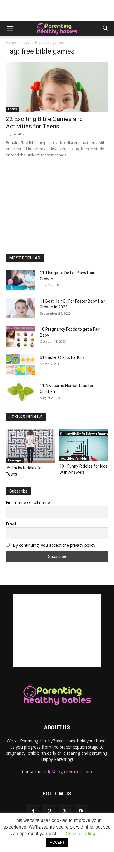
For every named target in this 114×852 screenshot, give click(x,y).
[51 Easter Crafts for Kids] (20, 364)
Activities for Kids (74, 458)
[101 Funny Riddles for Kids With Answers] (83, 445)
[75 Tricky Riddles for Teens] (30, 446)
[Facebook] (33, 811)
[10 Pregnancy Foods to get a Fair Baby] (20, 336)
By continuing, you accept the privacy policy (53, 545)
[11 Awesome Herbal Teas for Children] (20, 392)
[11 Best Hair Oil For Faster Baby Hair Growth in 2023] (20, 308)
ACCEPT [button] (57, 842)
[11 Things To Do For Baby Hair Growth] (20, 280)
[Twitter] (65, 811)
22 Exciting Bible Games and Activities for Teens (44, 123)
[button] (10, 28)
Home (11, 42)
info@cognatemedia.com (68, 771)
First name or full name (28, 502)
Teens (12, 109)
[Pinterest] (49, 811)
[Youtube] (81, 811)
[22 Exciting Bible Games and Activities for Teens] (57, 87)
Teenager (15, 460)
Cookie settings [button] (82, 833)
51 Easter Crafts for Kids (62, 357)
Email (11, 524)
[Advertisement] (57, 10)
